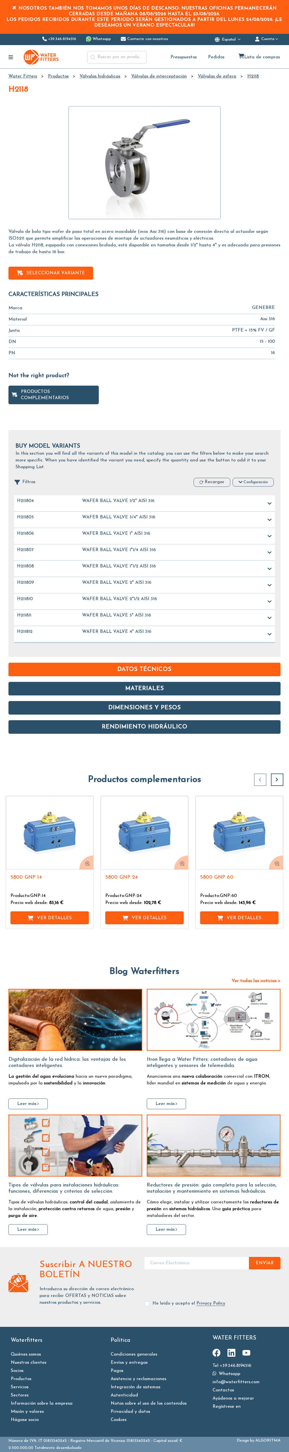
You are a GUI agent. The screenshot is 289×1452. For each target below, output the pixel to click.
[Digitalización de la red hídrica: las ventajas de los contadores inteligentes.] (75, 1020)
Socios (17, 1371)
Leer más (26, 1104)
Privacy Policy (210, 1303)
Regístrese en (227, 1406)
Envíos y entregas (129, 1362)
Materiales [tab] (144, 688)
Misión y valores (27, 1411)
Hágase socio (25, 1420)
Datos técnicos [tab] (144, 669)
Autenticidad (124, 1395)
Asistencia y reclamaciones (138, 1379)
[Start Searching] (92, 57)
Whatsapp (228, 1374)
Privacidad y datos (130, 1411)
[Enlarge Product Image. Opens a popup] (86, 863)
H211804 (25, 501)
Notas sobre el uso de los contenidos (149, 1403)
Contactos (223, 1390)
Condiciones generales (134, 1354)
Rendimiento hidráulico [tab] (144, 727)
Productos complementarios (45, 395)
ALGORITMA (268, 1440)
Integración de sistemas (135, 1387)
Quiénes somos (26, 1354)
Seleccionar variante (56, 273)
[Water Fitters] (41, 57)
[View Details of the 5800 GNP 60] (239, 833)
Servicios (20, 1387)
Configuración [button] (256, 482)
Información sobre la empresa (42, 1403)
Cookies (118, 1420)
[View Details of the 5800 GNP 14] (49, 833)
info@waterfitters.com (236, 1382)
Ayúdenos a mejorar (233, 1398)
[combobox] (117, 57)
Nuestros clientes (28, 1362)
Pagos (117, 1371)
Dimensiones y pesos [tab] (144, 708)
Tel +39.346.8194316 (232, 1365)
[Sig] (277, 779)
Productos (21, 1379)
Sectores (20, 1395)
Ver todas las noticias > (256, 981)
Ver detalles (54, 918)
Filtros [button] (28, 482)
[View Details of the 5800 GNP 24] (144, 833)
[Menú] (10, 57)
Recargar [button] (214, 482)
